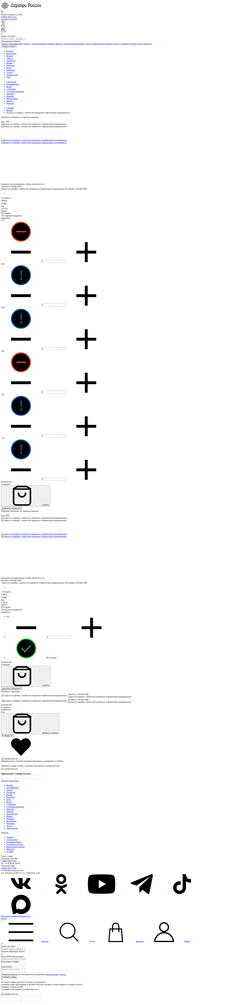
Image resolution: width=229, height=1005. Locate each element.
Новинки (10, 823)
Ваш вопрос (6, 967)
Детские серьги (136, 44)
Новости (10, 849)
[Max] (21, 914)
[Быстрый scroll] (2, 921)
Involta (4, 918)
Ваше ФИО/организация (12, 956)
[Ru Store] (38, 778)
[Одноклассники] (61, 893)
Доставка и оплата (14, 844)
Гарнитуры (11, 82)
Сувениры (11, 89)
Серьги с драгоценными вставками (39, 44)
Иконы (9, 101)
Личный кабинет (14, 842)
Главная (10, 108)
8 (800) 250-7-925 (8, 868)
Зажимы (10, 96)
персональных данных (56, 974)
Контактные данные (15, 847)
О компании (11, 840)
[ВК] (21, 893)
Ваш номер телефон (10, 961)
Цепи (8, 799)
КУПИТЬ (45, 505)
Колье (9, 86)
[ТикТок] (182, 893)
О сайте (9, 851)
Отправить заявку (9, 977)
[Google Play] (8, 778)
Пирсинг (148, 44)
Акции (9, 826)
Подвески (10, 792)
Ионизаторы (12, 98)
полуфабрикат (12, 84)
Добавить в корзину (50, 733)
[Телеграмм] (142, 893)
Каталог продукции (10, 781)
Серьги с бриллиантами (12, 44)
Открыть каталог (9, 46)
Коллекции (11, 821)
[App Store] (23, 778)
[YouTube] (102, 893)
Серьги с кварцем (121, 44)
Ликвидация (12, 828)
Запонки (10, 94)
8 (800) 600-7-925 (8, 17)
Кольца (9, 110)
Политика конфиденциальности (15, 916)
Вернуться (8, 736)
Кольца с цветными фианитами (70, 44)
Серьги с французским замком (98, 44)
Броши (9, 795)
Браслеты (10, 797)
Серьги (9, 790)
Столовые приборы (15, 91)
